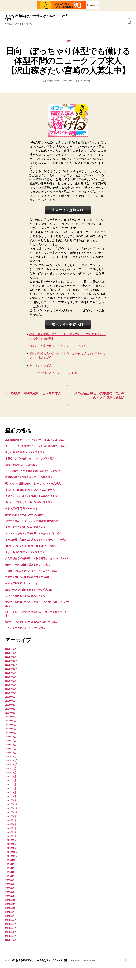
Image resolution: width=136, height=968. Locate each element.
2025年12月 (11, 661)
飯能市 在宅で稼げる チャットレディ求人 (57, 345)
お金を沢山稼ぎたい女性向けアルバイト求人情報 (36, 17)
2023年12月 (11, 756)
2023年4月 (10, 788)
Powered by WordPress (83, 960)
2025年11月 (11, 665)
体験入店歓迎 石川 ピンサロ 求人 (22, 583)
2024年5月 (10, 736)
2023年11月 (11, 760)
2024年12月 (11, 708)
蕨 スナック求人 (40, 365)
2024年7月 (10, 728)
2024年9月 (10, 720)
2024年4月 (10, 740)
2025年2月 (10, 700)
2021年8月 (10, 868)
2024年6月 (10, 732)
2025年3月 (10, 696)
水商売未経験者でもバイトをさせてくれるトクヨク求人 (34, 439)
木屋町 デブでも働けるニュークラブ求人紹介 (30, 458)
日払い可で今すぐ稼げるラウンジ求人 (25, 628)
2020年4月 (10, 932)
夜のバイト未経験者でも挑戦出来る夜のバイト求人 (32, 496)
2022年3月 (10, 840)
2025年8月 (10, 677)
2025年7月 (10, 680)
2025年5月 (10, 688)
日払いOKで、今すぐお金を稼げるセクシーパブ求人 (33, 471)
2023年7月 (10, 776)
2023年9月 (10, 768)
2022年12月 (11, 804)
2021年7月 (10, 872)
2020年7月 (10, 920)
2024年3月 (10, 744)
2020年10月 (11, 908)
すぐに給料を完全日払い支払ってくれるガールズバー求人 (36, 539)
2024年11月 (11, 712)
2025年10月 (11, 669)
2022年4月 (10, 836)
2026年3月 (10, 649)
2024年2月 (10, 748)
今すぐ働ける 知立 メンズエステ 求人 (25, 552)
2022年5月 (10, 832)
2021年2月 (10, 892)
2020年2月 (10, 940)
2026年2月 (10, 653)
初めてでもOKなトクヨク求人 (21, 464)
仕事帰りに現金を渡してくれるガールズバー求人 (31, 571)
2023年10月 (11, 764)
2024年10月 (11, 716)
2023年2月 (10, 796)
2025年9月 (10, 673)
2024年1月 (10, 752)
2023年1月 (10, 800)
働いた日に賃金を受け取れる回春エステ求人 (28, 502)
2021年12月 (11, 852)
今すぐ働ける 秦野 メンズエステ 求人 (25, 452)
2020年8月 (10, 916)
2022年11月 (11, 808)
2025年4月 (10, 692)
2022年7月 (10, 824)
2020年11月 (11, 904)
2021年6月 (10, 876)
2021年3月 (10, 888)
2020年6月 (10, 924)
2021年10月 (11, 860)
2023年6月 (10, 780)
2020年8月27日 (87, 81)
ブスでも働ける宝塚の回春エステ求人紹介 (27, 577)
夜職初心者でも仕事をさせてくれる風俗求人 (28, 477)
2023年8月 (10, 772)
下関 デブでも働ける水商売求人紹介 (25, 527)
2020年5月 (10, 928)
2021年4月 (10, 884)
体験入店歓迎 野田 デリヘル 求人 (22, 508)
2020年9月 (10, 912)
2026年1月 (10, 657)
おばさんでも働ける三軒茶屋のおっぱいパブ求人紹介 (33, 533)
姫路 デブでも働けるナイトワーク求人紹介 (28, 589)
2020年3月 (10, 936)
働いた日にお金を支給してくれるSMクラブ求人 (30, 546)
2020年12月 (11, 900)
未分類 (68, 41)
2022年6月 (10, 828)
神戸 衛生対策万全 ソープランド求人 (54, 372)
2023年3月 (10, 792)
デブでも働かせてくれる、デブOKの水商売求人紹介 (33, 521)
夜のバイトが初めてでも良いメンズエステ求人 (30, 489)
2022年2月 (10, 844)
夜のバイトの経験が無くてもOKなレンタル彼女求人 (33, 483)
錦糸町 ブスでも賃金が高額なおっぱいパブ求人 (31, 621)
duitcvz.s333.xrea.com (62, 81)
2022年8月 (10, 820)
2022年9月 (10, 816)
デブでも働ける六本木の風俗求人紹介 (25, 596)
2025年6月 (10, 684)
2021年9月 (10, 864)
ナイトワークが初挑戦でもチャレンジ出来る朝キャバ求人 (36, 446)
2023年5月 (10, 784)
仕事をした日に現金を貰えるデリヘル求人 (27, 564)
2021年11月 (11, 856)
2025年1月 (10, 704)
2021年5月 (10, 880)
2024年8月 (10, 724)
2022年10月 (11, 812)
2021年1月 (10, 896)
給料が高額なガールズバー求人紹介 (24, 514)
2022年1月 (10, 848)
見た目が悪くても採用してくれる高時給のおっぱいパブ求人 (37, 558)
